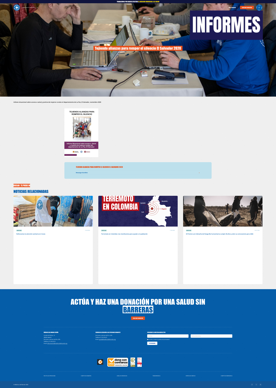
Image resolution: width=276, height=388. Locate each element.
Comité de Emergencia (226, 375)
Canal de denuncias (122, 375)
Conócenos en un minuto (28, 7)
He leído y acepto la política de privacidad (158, 339)
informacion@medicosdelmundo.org (57, 343)
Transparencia (156, 375)
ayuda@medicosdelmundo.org (107, 339)
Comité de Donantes (86, 375)
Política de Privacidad (49, 375)
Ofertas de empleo (190, 375)
